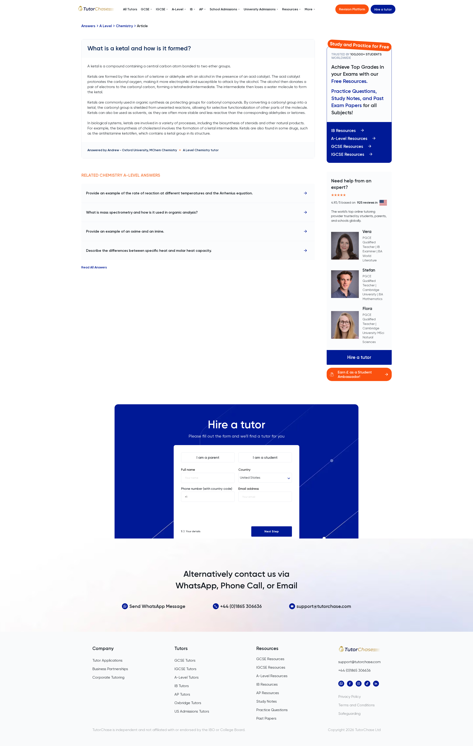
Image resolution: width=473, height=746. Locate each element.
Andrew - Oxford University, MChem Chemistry (142, 150)
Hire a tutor (383, 9)
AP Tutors (182, 694)
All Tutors (130, 9)
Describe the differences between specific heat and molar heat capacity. (149, 250)
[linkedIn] (376, 684)
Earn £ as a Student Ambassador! (355, 374)
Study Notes (266, 701)
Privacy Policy (349, 696)
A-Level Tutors (186, 677)
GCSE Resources (347, 146)
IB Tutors (181, 686)
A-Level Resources (349, 138)
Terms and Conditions (356, 705)
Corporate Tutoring (108, 677)
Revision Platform (352, 9)
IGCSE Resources (347, 154)
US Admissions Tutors (191, 711)
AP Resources (267, 693)
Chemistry (124, 26)
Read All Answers (94, 267)
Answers (88, 26)
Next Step (271, 531)
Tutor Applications (107, 660)
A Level (105, 26)
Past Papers (266, 718)
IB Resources (343, 130)
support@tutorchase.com (324, 606)
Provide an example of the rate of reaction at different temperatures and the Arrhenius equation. (169, 193)
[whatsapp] (341, 684)
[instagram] (359, 684)
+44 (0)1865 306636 (241, 606)
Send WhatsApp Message (157, 606)
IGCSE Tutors (185, 669)
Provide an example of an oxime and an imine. (125, 231)
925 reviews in (367, 202)
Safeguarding (349, 713)
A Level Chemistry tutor (201, 150)
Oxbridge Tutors (187, 703)
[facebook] (350, 684)
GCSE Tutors (184, 660)
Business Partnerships (110, 669)
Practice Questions (272, 710)
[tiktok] (367, 684)
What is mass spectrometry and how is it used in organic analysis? (142, 212)
